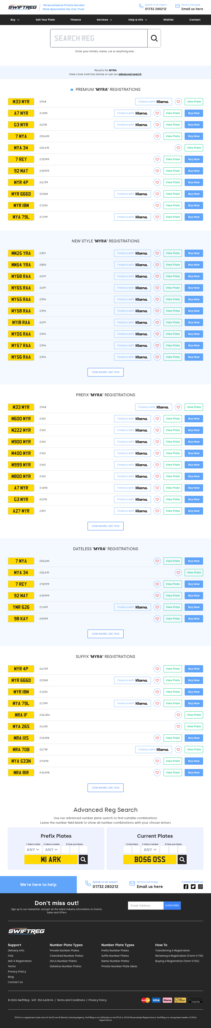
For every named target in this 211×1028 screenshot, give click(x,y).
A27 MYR (21, 511)
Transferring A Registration (172, 950)
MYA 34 (21, 148)
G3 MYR (21, 125)
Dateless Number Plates (65, 966)
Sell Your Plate (45, 19)
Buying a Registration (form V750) (177, 961)
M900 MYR (21, 442)
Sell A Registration (20, 961)
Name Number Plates (115, 961)
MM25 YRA (21, 253)
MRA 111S (21, 738)
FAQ (10, 955)
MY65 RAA (21, 288)
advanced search (130, 74)
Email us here (192, 9)
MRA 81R (21, 772)
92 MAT (21, 171)
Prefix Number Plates (115, 950)
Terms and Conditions (71, 1000)
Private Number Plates (64, 950)
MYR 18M (21, 205)
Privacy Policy (17, 971)
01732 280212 (155, 9)
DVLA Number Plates (63, 961)
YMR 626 (21, 607)
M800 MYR (21, 476)
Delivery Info (16, 950)
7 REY (21, 159)
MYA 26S (21, 726)
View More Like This (105, 372)
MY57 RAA (21, 345)
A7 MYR (21, 113)
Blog (11, 976)
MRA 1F (21, 715)
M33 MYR (21, 101)
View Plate (194, 101)
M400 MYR (21, 453)
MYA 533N (21, 761)
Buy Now (194, 113)
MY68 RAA (21, 276)
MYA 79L (21, 217)
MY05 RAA (21, 334)
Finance (76, 19)
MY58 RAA (21, 311)
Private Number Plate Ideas (119, 966)
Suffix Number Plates (115, 955)
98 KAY (21, 619)
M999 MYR (21, 465)
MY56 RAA (21, 357)
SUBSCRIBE (172, 905)
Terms (12, 966)
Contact (194, 19)
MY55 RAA (21, 299)
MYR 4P (21, 182)
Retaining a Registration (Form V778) (179, 955)
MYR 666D (21, 194)
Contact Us (15, 982)
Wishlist (168, 19)
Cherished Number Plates (66, 955)
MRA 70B (21, 749)
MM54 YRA (21, 265)
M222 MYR (21, 430)
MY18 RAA (21, 322)
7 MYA (21, 136)
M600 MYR (21, 418)
